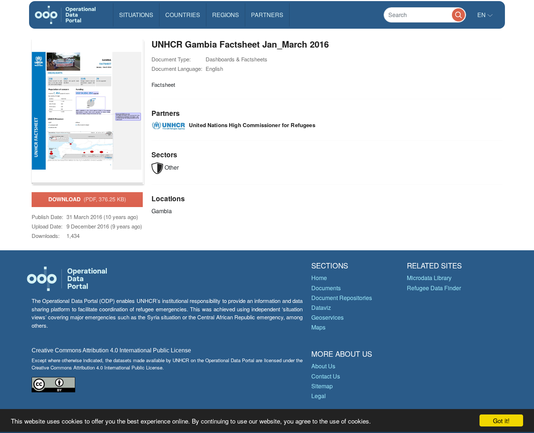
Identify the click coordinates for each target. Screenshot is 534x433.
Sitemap (322, 386)
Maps (318, 327)
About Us (323, 366)
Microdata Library (429, 278)
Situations (136, 15)
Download (87, 199)
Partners (267, 15)
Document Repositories (341, 298)
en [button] (482, 15)
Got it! (501, 420)
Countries (182, 15)
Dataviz (321, 307)
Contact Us (325, 376)
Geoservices (327, 317)
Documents (326, 288)
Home (319, 278)
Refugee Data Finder (434, 288)
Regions (225, 15)
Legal (318, 396)
